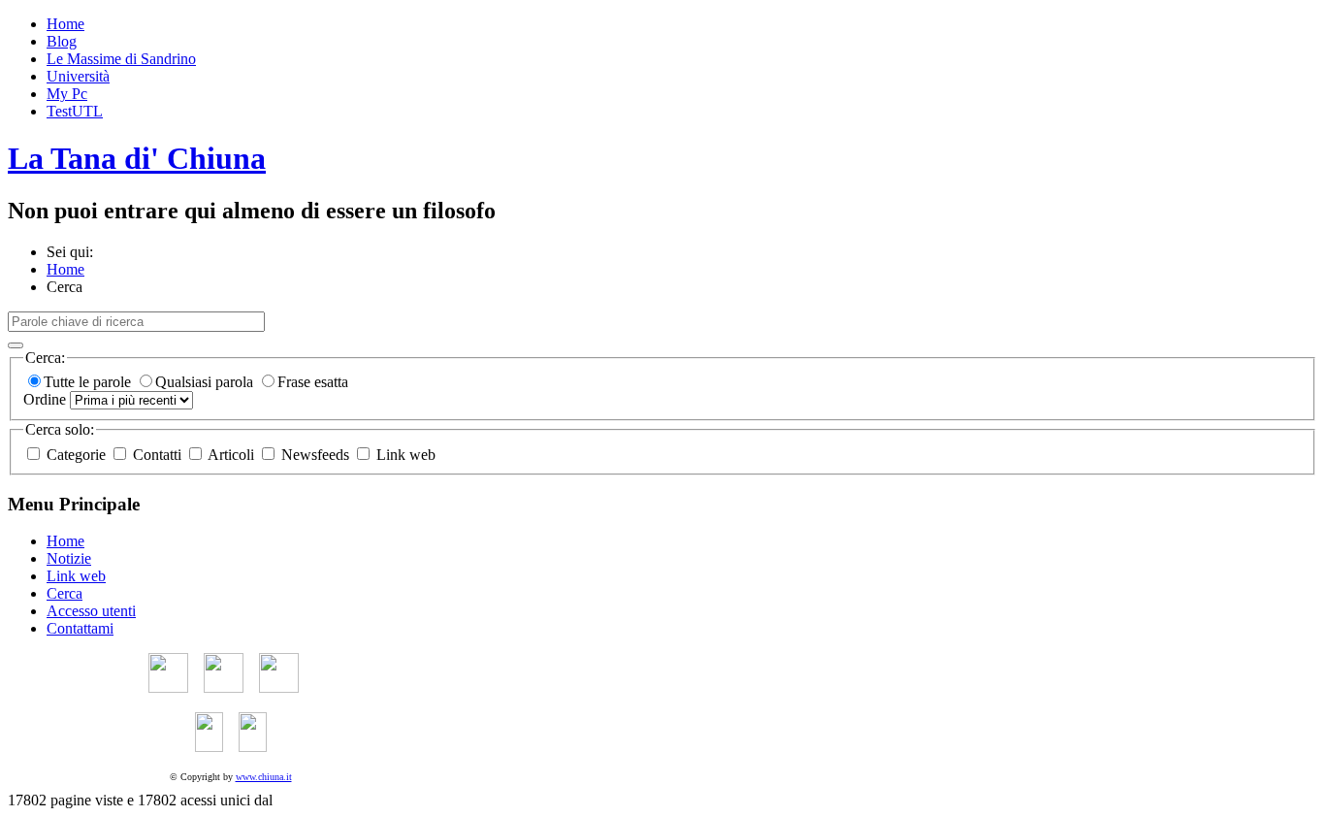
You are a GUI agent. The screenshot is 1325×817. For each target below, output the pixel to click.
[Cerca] (15, 345)
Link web (404, 454)
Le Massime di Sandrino (121, 58)
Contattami (80, 628)
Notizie (69, 558)
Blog (62, 41)
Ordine (46, 399)
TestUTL (75, 111)
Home (65, 24)
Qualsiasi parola (206, 382)
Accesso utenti (91, 611)
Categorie (76, 454)
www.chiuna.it (264, 776)
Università (78, 76)
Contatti (157, 454)
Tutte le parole (89, 382)
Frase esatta (312, 382)
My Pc (67, 93)
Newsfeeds (315, 454)
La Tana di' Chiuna (137, 158)
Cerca (64, 593)
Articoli (231, 454)
